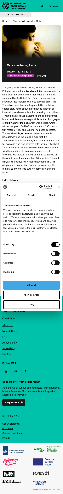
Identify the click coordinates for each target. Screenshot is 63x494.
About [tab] (51, 195)
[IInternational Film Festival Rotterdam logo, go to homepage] (14, 6)
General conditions (12, 433)
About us (7, 325)
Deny (31, 304)
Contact (7, 354)
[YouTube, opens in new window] (15, 371)
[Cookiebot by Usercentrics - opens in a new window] (39, 187)
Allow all (31, 285)
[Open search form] (41, 5)
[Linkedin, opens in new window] (35, 371)
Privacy (6, 437)
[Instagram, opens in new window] (6, 371)
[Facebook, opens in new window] (25, 371)
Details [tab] (31, 195)
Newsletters (9, 331)
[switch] (55, 253)
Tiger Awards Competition (20, 76)
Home (5, 21)
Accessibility (9, 342)
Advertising (9, 348)
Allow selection (32, 295)
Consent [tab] (11, 195)
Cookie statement (11, 423)
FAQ (4, 336)
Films (14, 21)
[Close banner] (59, 187)
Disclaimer (7, 428)
